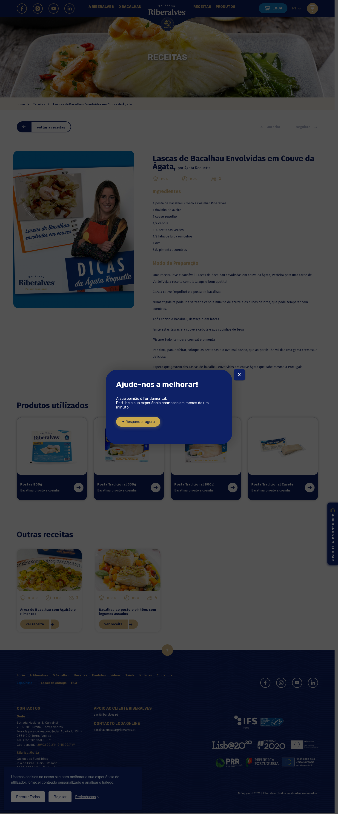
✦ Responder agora (138, 422)
